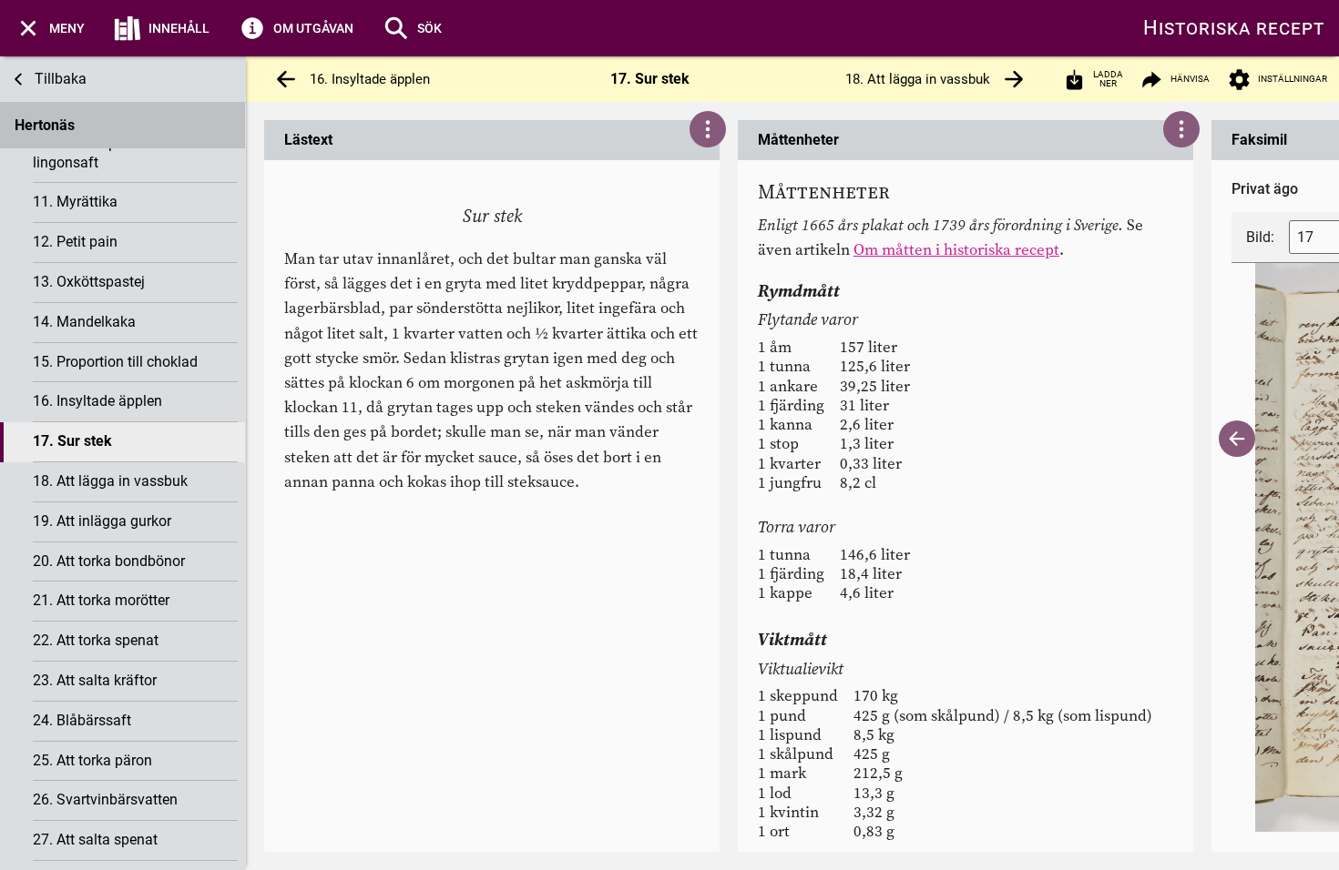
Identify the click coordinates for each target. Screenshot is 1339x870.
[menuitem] (50, 28)
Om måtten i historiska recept (956, 249)
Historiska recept (1233, 27)
